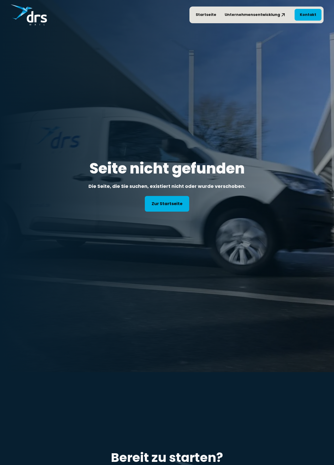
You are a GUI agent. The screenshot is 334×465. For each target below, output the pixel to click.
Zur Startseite (167, 204)
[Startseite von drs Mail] (28, 15)
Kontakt (308, 14)
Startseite (206, 14)
